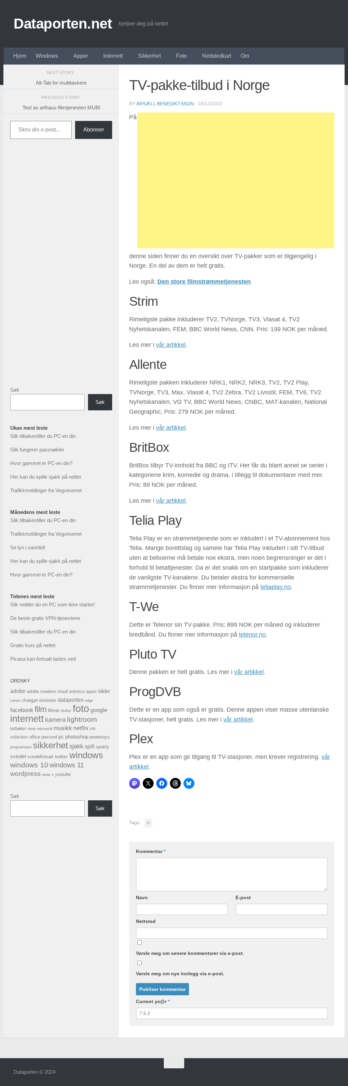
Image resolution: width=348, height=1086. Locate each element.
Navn (142, 897)
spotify (102, 746)
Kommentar (151, 851)
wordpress (25, 773)
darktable (47, 700)
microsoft (44, 729)
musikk (63, 728)
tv (148, 822)
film (41, 709)
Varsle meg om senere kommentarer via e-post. (190, 953)
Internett (113, 56)
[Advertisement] (235, 180)
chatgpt (30, 700)
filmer (54, 710)
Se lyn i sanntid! (27, 547)
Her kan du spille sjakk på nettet (45, 477)
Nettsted (146, 921)
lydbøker (18, 728)
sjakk (76, 746)
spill (89, 746)
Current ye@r (153, 1001)
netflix (81, 728)
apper (91, 691)
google (98, 710)
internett (27, 719)
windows (86, 755)
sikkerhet (50, 745)
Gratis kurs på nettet (32, 645)
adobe (17, 691)
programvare (21, 747)
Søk (14, 390)
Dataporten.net (63, 24)
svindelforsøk (40, 756)
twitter (61, 756)
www (46, 774)
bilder (104, 691)
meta (32, 729)
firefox (66, 711)
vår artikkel (171, 344)
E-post (243, 897)
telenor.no (252, 634)
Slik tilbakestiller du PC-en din (43, 436)
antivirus (77, 691)
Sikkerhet (149, 56)
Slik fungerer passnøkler (37, 449)
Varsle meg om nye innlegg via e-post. (180, 973)
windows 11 (67, 765)
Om (245, 56)
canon (15, 700)
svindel (18, 756)
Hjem (19, 56)
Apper (80, 56)
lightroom (82, 719)
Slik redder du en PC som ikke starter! (52, 604)
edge (89, 700)
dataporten (71, 700)
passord (49, 737)
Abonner (93, 129)
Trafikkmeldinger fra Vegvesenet (46, 490)
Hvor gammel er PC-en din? (41, 463)
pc (61, 737)
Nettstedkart (216, 56)
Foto (181, 56)
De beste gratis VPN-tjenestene (45, 618)
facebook (21, 710)
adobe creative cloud (47, 691)
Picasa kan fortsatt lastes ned (43, 659)
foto (81, 708)
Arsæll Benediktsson (165, 103)
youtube (63, 774)
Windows (47, 56)
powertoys (100, 737)
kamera (55, 719)
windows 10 (29, 765)
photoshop (76, 737)
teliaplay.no (275, 587)
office (34, 737)
